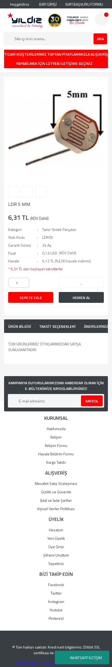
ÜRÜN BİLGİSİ (19, 326)
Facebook (56, 584)
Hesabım (56, 530)
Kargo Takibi (56, 462)
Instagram (56, 601)
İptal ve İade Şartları (56, 500)
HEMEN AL (81, 297)
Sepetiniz (56, 563)
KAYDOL (91, 401)
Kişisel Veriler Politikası (56, 509)
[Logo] (47, 20)
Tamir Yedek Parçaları (59, 229)
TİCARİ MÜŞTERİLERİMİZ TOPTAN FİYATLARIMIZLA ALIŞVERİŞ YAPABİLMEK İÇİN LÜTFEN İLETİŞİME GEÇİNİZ (56, 58)
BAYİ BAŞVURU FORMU (84, 4)
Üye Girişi (56, 547)
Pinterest (56, 618)
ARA (100, 39)
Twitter (56, 593)
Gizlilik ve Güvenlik (56, 492)
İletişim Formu (56, 445)
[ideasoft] (27, 663)
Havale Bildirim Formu (56, 454)
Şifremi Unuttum (56, 555)
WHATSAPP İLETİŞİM (86, 657)
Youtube (56, 610)
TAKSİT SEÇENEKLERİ (57, 326)
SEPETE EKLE (31, 297)
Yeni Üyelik (56, 538)
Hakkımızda (56, 428)
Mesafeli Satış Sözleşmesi (56, 483)
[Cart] (101, 19)
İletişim (56, 437)
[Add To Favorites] (81, 282)
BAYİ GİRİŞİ (47, 4)
